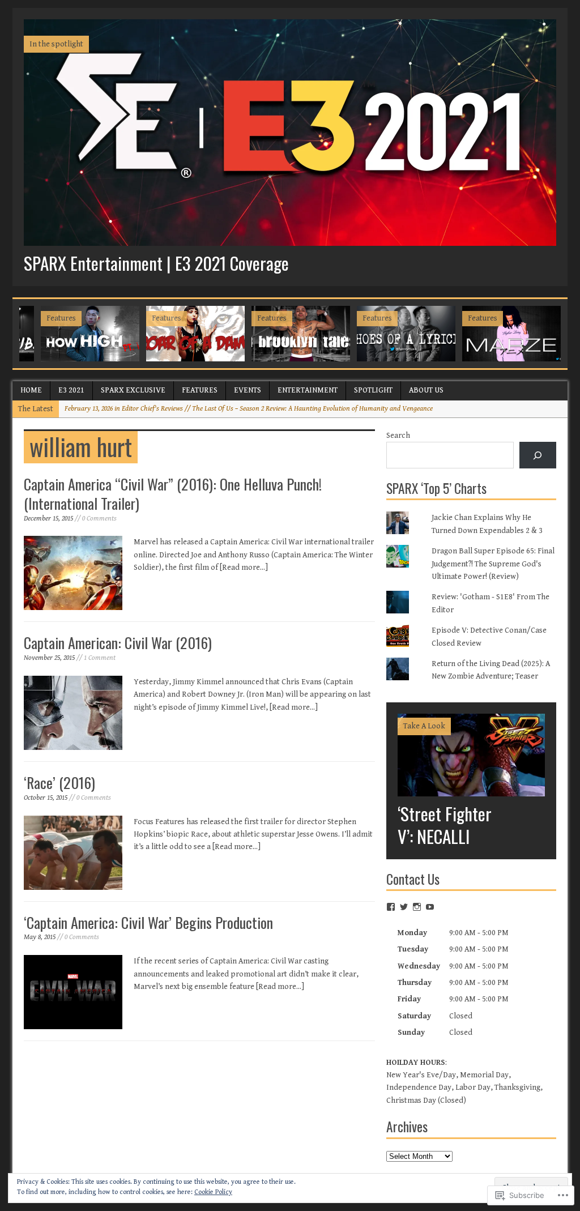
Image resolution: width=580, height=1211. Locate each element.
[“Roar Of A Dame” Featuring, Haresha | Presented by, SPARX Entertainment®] (195, 333)
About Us (426, 390)
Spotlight (373, 390)
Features (200, 390)
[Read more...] (244, 567)
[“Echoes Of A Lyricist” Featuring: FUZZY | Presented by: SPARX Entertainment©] (406, 333)
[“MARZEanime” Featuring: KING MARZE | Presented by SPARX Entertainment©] (511, 333)
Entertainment (308, 390)
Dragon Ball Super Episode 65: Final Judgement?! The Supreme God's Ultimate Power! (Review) (493, 564)
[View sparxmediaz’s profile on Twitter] (403, 906)
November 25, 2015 (49, 658)
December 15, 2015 (48, 518)
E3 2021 (71, 390)
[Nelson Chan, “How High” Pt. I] (90, 333)
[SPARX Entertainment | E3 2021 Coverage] (290, 239)
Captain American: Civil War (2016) (118, 643)
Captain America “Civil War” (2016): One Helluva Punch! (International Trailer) (173, 493)
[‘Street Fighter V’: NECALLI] (471, 789)
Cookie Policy (213, 1192)
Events (247, 390)
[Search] (537, 455)
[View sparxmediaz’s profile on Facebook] (390, 906)
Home (31, 390)
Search (398, 435)
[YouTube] (429, 906)
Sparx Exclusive (133, 390)
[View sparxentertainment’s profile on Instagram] (416, 906)
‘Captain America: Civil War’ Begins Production (148, 922)
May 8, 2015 (40, 937)
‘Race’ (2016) (59, 782)
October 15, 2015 (45, 798)
